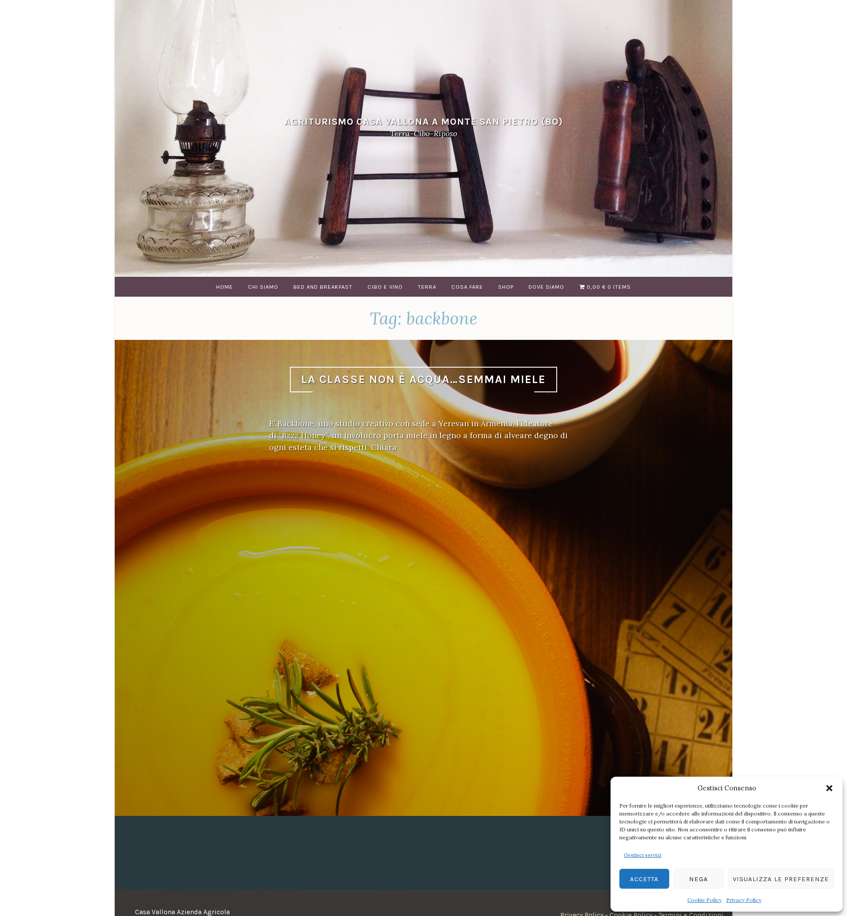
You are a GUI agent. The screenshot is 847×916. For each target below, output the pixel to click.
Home (224, 286)
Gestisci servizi (642, 855)
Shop (505, 286)
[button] (829, 788)
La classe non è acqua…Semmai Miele (423, 379)
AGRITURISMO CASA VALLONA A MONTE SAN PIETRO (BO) (424, 121)
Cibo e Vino (385, 286)
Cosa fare (467, 286)
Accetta (644, 879)
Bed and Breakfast (322, 286)
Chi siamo (263, 286)
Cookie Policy (704, 900)
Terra (427, 286)
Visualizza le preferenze (781, 879)
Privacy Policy (743, 900)
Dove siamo (546, 286)
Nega (698, 879)
